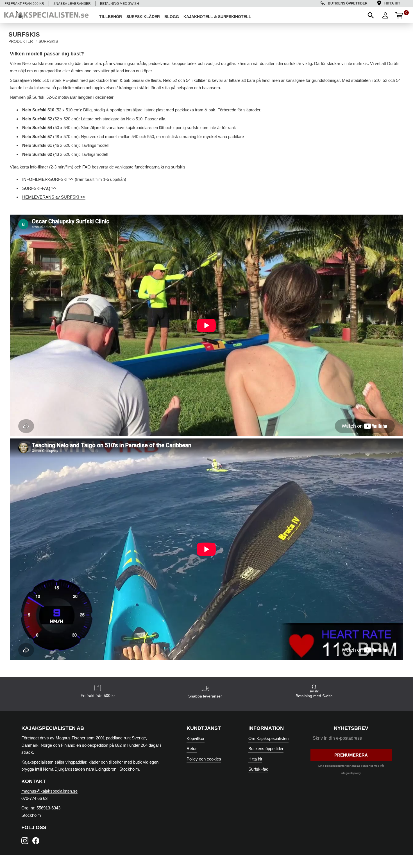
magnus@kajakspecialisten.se (49, 791)
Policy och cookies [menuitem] (204, 759)
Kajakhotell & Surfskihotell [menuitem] (217, 16)
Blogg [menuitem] (171, 16)
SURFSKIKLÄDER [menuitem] (143, 16)
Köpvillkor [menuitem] (196, 738)
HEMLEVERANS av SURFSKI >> (53, 197)
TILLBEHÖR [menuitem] (110, 16)
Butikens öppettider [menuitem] (347, 3)
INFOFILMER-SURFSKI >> (48, 179)
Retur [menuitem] (192, 748)
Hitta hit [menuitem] (392, 3)
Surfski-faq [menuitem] (258, 769)
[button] (370, 15)
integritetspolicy (350, 773)
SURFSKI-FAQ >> (39, 188)
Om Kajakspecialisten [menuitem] (268, 738)
